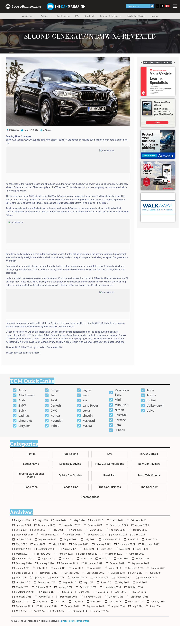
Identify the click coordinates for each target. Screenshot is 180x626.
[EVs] (110, 454)
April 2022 (39, 544)
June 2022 (151, 539)
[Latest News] (31, 464)
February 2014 (79, 611)
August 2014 (118, 606)
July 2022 (133, 539)
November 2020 (113, 553)
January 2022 (103, 544)
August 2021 (69, 549)
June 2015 (59, 601)
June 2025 (39, 529)
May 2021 (124, 549)
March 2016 (139, 591)
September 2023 (47, 539)
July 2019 (42, 568)
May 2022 (21, 544)
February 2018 (79, 577)
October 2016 (135, 587)
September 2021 (47, 549)
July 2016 (67, 591)
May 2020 (104, 558)
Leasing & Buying (109, 16)
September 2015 (139, 596)
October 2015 (116, 596)
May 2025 (58, 529)
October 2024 (72, 534)
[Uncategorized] (90, 497)
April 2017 (141, 582)
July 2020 (67, 558)
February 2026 (138, 520)
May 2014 (21, 611)
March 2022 (59, 544)
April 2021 (142, 549)
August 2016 (47, 591)
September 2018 (95, 572)
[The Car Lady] (149, 487)
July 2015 (42, 601)
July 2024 (139, 534)
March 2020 (142, 558)
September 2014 (95, 606)
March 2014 (58, 611)
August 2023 (70, 539)
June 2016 (84, 591)
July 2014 (137, 606)
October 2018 (72, 572)
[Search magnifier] (152, 6)
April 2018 (39, 577)
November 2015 (92, 596)
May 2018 (21, 577)
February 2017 (43, 587)
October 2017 (23, 582)
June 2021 (106, 549)
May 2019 (78, 568)
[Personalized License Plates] (31, 476)
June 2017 (106, 582)
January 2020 (46, 563)
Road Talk (89, 16)
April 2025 (76, 529)
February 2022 (81, 544)
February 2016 (23, 596)
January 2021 (65, 553)
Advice (44, 16)
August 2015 (22, 601)
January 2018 (101, 577)
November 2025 (71, 525)
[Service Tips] (70, 487)
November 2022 (111, 539)
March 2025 (95, 529)
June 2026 (61, 520)
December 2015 (68, 596)
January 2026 (23, 525)
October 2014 (72, 606)
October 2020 (136, 553)
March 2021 (22, 553)
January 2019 (158, 568)
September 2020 (25, 558)
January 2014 (101, 611)
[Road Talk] (110, 476)
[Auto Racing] (70, 454)
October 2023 (23, 539)
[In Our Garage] (149, 454)
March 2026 (117, 520)
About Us (27, 16)
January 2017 (65, 587)
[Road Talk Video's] (149, 476)
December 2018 (24, 572)
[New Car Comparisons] (110, 464)
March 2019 (114, 568)
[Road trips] (31, 487)
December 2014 (24, 606)
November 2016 (112, 587)
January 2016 (46, 596)
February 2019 (135, 568)
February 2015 (135, 601)
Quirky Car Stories (136, 16)
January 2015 (158, 601)
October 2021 (23, 549)
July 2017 (88, 582)
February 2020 (24, 563)
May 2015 (78, 601)
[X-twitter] (157, 6)
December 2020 (88, 553)
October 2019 (117, 563)
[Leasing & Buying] (70, 464)
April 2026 (97, 520)
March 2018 (58, 577)
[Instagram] (162, 6)
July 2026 (42, 520)
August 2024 (120, 534)
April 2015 (95, 601)
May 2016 (102, 591)
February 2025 (117, 529)
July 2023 (90, 539)
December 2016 (88, 587)
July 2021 (89, 549)
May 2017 (124, 582)
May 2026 (79, 520)
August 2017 (69, 582)
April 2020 (123, 558)
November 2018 (48, 572)
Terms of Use (82, 621)
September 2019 (140, 563)
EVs (77, 16)
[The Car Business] (110, 487)
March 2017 (22, 587)
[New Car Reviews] (149, 464)
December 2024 (24, 534)
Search (154, 16)
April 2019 (95, 568)
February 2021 (43, 553)
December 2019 (69, 563)
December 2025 (46, 525)
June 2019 (59, 568)
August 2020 (48, 558)
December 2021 (126, 544)
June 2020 (86, 558)
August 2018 (118, 572)
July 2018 (137, 572)
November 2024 (49, 534)
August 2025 (142, 525)
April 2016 (120, 591)
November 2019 (93, 563)
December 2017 (124, 577)
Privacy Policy (67, 621)
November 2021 (150, 544)
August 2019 (22, 568)
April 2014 (39, 611)
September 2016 (25, 591)
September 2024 (97, 534)
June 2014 (155, 606)
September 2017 (46, 582)
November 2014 (48, 606)
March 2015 (114, 601)
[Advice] (31, 454)
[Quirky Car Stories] (70, 476)
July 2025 (21, 529)
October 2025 (95, 525)
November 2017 (148, 577)
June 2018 (155, 572)
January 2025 (140, 529)
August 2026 (23, 520)
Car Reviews (63, 16)
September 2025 (119, 525)
